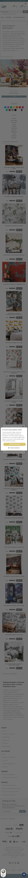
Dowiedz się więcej (10, 441)
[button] (14, 448)
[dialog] (14, 439)
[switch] (3, 876)
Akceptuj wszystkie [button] (14, 444)
